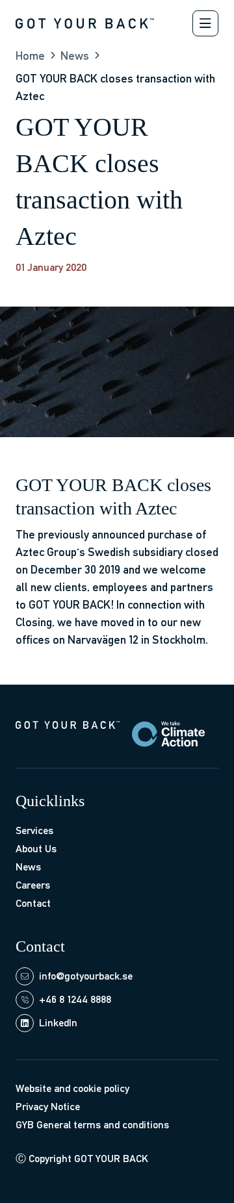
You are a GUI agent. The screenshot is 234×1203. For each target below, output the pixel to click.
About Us (36, 848)
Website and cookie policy (72, 1088)
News (74, 55)
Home (30, 55)
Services (34, 830)
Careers (33, 885)
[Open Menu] (205, 23)
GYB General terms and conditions (92, 1125)
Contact (33, 903)
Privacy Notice (48, 1106)
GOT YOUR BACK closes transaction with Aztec (115, 87)
